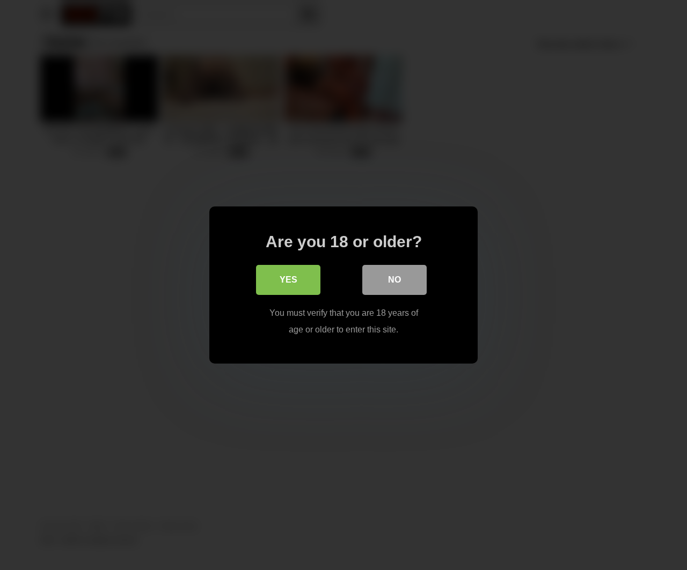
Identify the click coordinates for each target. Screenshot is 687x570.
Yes (288, 279)
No (394, 279)
